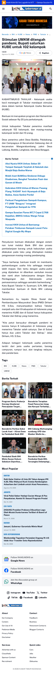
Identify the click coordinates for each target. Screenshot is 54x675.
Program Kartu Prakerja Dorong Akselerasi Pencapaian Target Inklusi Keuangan (13, 404)
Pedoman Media (8, 629)
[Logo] (27, 605)
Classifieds (6, 654)
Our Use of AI (7, 626)
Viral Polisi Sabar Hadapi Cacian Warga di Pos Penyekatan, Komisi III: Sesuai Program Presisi (25, 497)
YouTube (30, 592)
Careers (5, 622)
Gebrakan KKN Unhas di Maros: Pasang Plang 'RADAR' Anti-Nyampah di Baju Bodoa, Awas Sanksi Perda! (26, 191)
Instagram (15, 592)
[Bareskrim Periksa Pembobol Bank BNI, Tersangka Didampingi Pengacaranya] (40, 445)
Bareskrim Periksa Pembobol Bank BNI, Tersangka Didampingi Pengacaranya (38, 459)
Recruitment (7, 661)
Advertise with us (9, 650)
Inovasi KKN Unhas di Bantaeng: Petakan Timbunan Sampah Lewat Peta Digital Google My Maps (26, 228)
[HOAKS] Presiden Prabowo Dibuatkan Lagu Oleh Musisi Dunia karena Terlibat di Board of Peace (25, 512)
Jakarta (7, 492)
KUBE (14, 366)
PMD (33, 366)
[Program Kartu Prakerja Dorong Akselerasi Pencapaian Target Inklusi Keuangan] (14, 390)
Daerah (7, 523)
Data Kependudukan (12, 534)
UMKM (6, 371)
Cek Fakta (8, 506)
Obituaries (34, 661)
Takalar (43, 366)
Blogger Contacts (37, 629)
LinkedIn (43, 597)
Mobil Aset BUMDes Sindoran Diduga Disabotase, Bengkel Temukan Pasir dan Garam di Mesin (26, 179)
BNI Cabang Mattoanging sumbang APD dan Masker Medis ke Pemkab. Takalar (40, 431)
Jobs (31, 654)
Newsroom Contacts (38, 626)
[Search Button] (50, 8)
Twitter (44, 592)
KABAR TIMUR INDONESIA (30, 669)
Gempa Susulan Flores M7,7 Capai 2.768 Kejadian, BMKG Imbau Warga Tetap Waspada (26, 216)
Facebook (28, 597)
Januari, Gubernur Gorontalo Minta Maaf (23, 526)
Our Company (7, 618)
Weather (33, 657)
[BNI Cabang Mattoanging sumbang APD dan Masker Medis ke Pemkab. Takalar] (40, 418)
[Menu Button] (3, 8)
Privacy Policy (7, 633)
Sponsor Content (8, 657)
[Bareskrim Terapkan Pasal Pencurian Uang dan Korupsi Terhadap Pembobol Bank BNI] (40, 390)
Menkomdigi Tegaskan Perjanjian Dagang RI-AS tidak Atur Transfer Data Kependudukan (26, 539)
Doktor (7, 476)
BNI (5, 366)
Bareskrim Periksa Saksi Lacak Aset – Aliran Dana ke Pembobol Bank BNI (14, 431)
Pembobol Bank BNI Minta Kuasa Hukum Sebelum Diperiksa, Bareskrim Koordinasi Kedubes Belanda (12, 459)
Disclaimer (6, 637)
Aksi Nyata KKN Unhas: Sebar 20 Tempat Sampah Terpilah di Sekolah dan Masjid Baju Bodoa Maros (26, 167)
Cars (31, 650)
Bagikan (45, 53)
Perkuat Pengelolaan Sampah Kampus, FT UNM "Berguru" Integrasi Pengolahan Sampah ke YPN (26, 203)
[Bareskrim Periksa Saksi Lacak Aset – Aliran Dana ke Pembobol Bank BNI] (14, 418)
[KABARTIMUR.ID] (27, 8)
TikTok (14, 597)
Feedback (34, 618)
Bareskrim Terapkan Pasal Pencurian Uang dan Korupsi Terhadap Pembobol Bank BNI (38, 404)
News (24, 366)
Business (33, 622)
